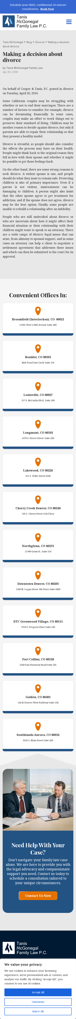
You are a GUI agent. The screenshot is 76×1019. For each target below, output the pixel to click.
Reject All (38, 1011)
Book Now (47, 9)
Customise (38, 1001)
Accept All (38, 992)
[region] (38, 989)
